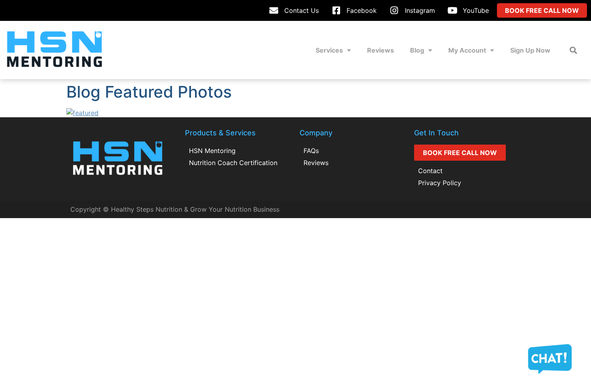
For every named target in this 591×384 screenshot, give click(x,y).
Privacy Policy (439, 183)
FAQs (311, 151)
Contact (430, 171)
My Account (467, 50)
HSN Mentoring (212, 151)
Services (329, 50)
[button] (573, 50)
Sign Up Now (530, 50)
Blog (417, 50)
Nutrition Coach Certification (233, 163)
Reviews (380, 50)
